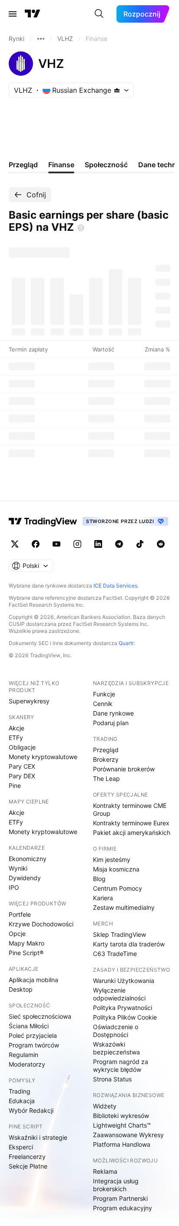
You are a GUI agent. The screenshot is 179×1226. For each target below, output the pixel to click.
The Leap (106, 778)
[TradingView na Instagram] (77, 544)
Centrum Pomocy (117, 888)
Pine (15, 785)
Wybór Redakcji (31, 1110)
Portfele (20, 914)
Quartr (126, 643)
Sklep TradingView (119, 934)
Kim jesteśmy (111, 859)
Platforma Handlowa (121, 1144)
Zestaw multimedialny (124, 907)
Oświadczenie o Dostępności (115, 1030)
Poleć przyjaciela (33, 1035)
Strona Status (112, 1079)
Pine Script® (26, 952)
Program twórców (34, 1045)
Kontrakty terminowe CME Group (129, 809)
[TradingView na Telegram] (119, 544)
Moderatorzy (27, 1064)
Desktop (21, 989)
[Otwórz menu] (12, 14)
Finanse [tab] (61, 164)
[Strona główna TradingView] (32, 14)
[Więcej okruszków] (41, 39)
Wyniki (18, 868)
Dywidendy (25, 878)
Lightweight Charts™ (122, 1125)
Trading (19, 1091)
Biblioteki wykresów (121, 1115)
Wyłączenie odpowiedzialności (119, 994)
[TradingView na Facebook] (36, 544)
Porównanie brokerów (124, 769)
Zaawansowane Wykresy (128, 1134)
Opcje (17, 933)
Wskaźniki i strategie (38, 1137)
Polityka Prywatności (122, 1007)
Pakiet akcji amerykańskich (131, 832)
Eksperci (21, 1147)
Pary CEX (22, 766)
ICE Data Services (115, 585)
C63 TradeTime (115, 953)
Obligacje (22, 747)
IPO (14, 887)
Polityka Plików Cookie (125, 1017)
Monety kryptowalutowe (43, 756)
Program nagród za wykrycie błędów (120, 1065)
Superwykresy (29, 701)
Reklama (105, 1171)
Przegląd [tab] (23, 164)
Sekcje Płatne (28, 1166)
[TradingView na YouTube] (56, 544)
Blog (99, 878)
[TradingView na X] (15, 544)
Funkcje (104, 694)
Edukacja (22, 1100)
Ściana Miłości (29, 1026)
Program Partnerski (120, 1198)
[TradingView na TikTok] (140, 544)
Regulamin (23, 1054)
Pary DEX (22, 776)
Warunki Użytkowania (123, 980)
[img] (117, 90)
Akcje (16, 728)
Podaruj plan (111, 722)
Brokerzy (106, 759)
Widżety (104, 1106)
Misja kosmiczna (116, 869)
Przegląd (106, 749)
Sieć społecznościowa (40, 1016)
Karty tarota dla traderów (129, 944)
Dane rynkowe (113, 713)
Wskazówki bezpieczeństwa (116, 1048)
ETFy (16, 737)
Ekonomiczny (27, 858)
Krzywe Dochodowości (41, 924)
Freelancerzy (27, 1156)
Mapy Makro (26, 943)
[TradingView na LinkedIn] (98, 544)
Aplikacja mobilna (33, 979)
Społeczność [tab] (106, 164)
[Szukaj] (99, 14)
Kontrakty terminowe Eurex (131, 823)
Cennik (103, 703)
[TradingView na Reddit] (161, 544)
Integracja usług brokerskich (116, 1184)
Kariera (103, 898)
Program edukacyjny (122, 1208)
